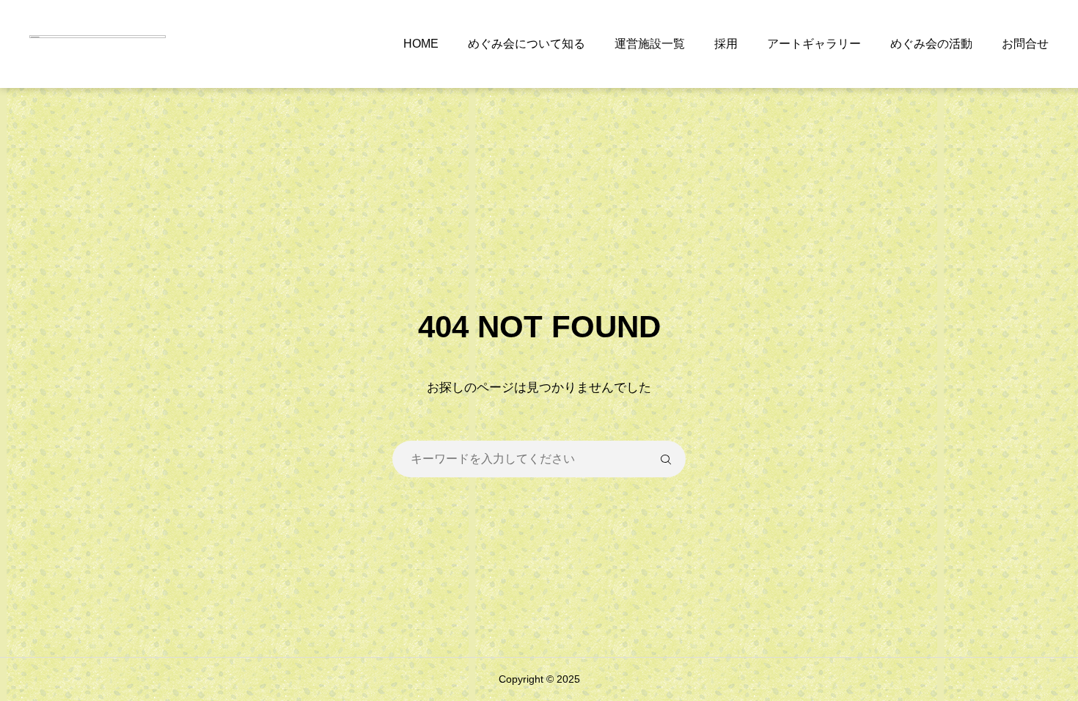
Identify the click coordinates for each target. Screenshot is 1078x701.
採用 (726, 43)
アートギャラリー (814, 43)
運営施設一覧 (650, 43)
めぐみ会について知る (526, 43)
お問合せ (1025, 43)
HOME (421, 43)
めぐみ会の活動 (931, 43)
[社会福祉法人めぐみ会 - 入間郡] (97, 44)
